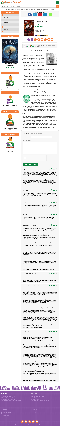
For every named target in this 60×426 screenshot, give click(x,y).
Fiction (33, 9)
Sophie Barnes (39, 24)
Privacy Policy (35, 424)
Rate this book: (26, 133)
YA (23, 9)
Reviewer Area (34, 411)
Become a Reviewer (6, 412)
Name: (24, 136)
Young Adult (7, 19)
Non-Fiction (39, 9)
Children (18, 9)
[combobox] (30, 6)
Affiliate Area (34, 412)
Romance (46, 9)
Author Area (34, 409)
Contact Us (4, 409)
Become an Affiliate (6, 413)
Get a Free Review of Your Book (9, 396)
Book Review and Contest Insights (9, 399)
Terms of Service (43, 424)
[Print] (50, 14)
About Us (3, 411)
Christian (28, 9)
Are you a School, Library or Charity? (40, 400)
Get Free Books (35, 399)
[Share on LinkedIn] (45, 14)
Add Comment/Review (30, 164)
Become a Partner (5, 415)
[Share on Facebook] (30, 14)
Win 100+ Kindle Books (37, 397)
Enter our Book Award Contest (8, 397)
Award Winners (11, 9)
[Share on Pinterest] (40, 14)
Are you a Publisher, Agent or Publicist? (11, 400)
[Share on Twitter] (35, 14)
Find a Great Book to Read (37, 396)
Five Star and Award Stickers (8, 402)
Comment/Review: (27, 140)
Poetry (52, 9)
